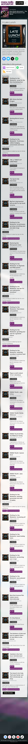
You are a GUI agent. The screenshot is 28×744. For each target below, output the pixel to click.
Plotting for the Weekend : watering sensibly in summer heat (17, 352)
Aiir (17, 741)
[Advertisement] (14, 713)
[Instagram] (9, 737)
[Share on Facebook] (4, 58)
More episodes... (9, 693)
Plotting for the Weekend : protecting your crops (17, 557)
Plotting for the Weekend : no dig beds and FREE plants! (17, 265)
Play (13, 92)
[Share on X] (12, 58)
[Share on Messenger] (8, 58)
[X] (13, 737)
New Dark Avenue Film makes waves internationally (17, 597)
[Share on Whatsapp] (16, 58)
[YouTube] (18, 737)
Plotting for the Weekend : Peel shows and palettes (17, 309)
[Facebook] (5, 737)
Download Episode (17, 94)
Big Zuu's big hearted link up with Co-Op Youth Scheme (17, 203)
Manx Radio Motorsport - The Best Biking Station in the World (18, 13)
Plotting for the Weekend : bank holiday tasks (17, 536)
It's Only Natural (15, 618)
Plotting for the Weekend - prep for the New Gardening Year (17, 80)
